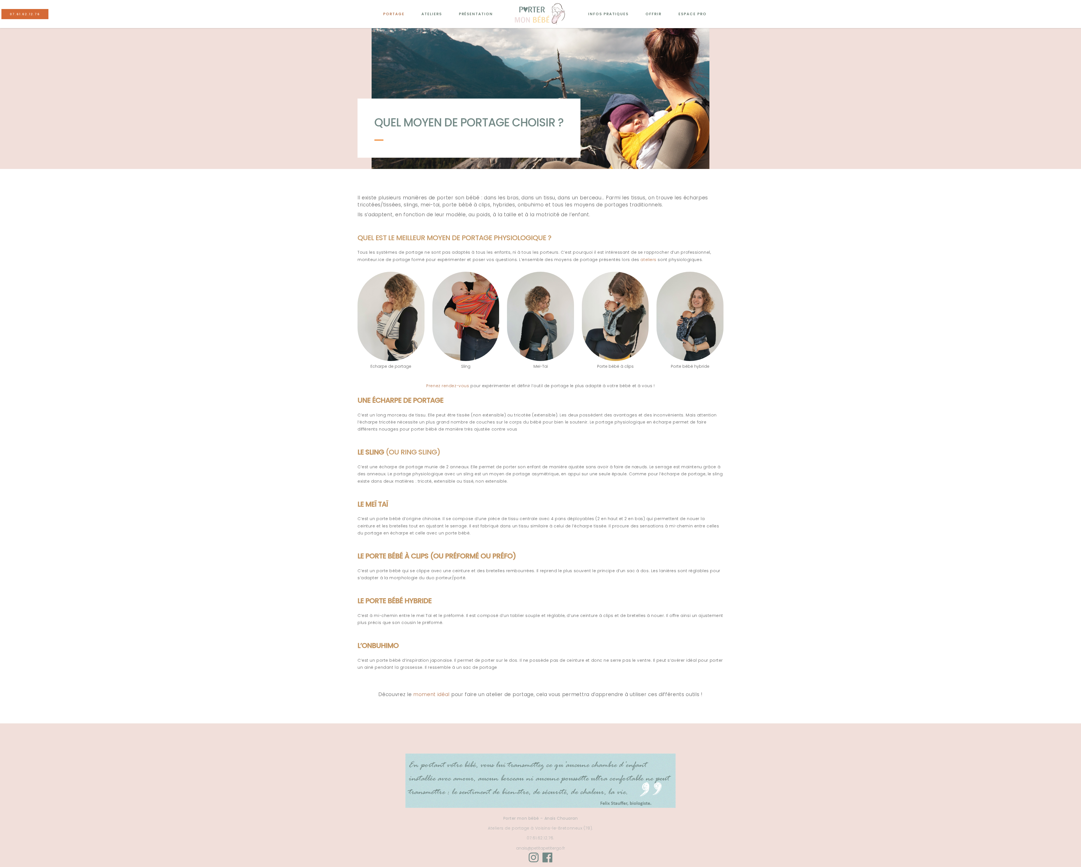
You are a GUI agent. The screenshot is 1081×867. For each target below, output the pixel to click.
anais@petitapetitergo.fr (540, 848)
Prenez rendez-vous (447, 386)
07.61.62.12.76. (540, 838)
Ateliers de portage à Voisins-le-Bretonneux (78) (540, 828)
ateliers (648, 259)
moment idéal (431, 694)
